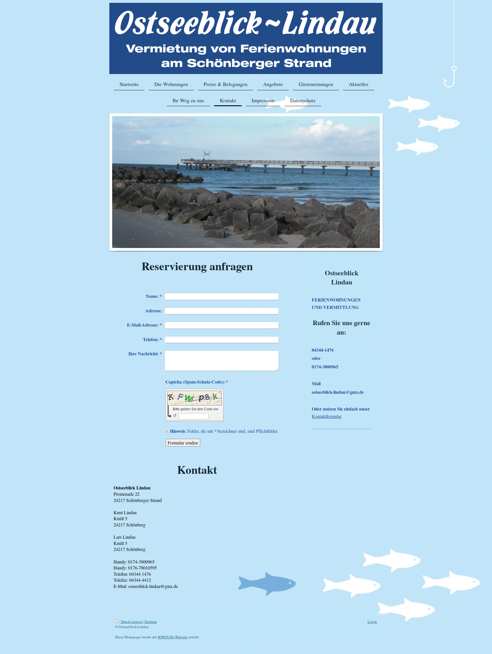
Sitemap (150, 621)
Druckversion (131, 621)
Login (372, 621)
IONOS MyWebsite (172, 636)
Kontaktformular (326, 416)
